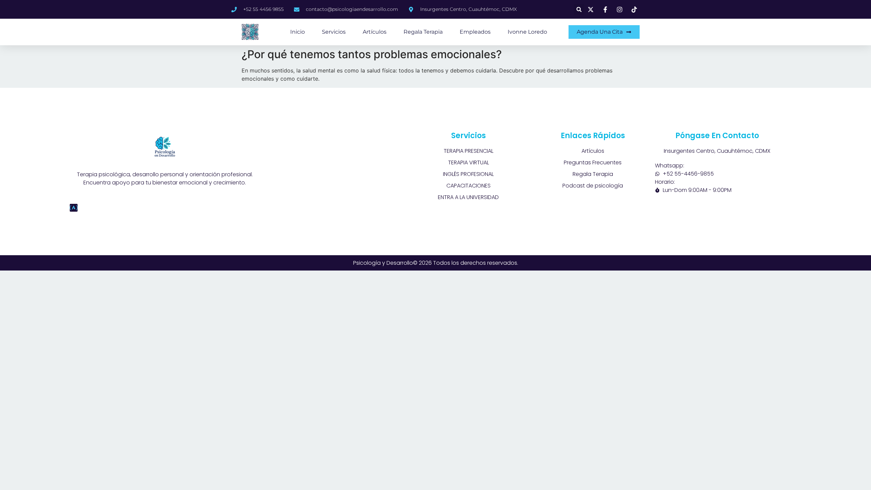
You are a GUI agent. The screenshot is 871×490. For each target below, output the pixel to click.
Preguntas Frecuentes (593, 162)
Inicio (297, 32)
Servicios (334, 32)
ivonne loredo (527, 32)
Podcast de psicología (592, 186)
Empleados (475, 32)
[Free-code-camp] (74, 208)
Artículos (375, 32)
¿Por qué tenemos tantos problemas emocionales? (372, 54)
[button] (579, 9)
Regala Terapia (423, 32)
